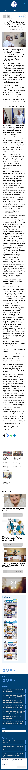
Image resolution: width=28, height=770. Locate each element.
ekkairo (13, 29)
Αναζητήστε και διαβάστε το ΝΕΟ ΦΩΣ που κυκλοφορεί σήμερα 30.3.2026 (14, 722)
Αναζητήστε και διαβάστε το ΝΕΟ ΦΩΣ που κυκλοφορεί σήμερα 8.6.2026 (14, 696)
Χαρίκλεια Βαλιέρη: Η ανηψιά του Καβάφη (13, 509)
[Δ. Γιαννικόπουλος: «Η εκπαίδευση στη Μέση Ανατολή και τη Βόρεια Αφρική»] (7, 475)
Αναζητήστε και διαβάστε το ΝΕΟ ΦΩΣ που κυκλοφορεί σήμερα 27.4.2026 (14, 712)
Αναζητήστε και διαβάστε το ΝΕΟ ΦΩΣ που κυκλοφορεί (14, 717)
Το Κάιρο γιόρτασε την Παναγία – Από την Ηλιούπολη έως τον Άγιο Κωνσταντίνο (13, 565)
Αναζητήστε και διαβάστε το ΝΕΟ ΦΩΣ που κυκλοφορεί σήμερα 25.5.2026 (14, 701)
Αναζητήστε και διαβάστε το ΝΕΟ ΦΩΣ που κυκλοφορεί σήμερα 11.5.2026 (14, 706)
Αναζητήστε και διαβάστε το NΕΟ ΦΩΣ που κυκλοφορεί (14, 690)
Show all (23, 16)
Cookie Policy (4, 764)
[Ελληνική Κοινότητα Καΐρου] (14, 4)
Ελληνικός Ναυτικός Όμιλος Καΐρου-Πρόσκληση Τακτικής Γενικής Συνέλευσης (12, 538)
